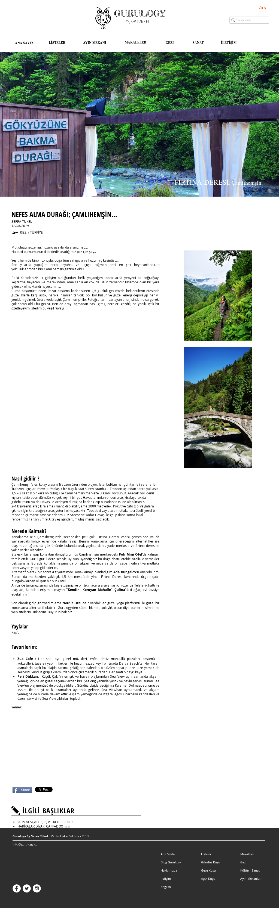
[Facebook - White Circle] (17, 888)
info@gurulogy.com (26, 844)
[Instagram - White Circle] (37, 888)
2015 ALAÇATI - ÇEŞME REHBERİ (45, 822)
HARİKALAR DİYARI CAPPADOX (44, 826)
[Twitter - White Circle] (27, 888)
